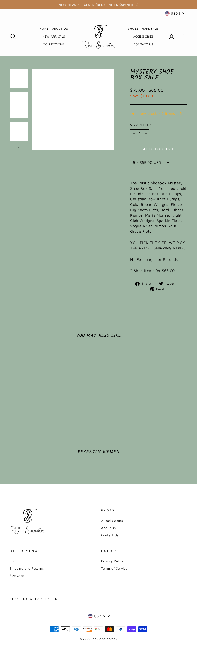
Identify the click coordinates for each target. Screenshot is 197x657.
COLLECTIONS (53, 44)
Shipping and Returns (27, 568)
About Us (108, 528)
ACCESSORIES (143, 36)
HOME (44, 28)
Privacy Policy (112, 561)
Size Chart (17, 576)
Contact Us (109, 535)
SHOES (133, 28)
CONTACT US (143, 44)
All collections (112, 520)
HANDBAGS (150, 28)
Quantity (141, 124)
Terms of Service (114, 568)
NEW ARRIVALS (53, 36)
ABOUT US (60, 28)
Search (15, 561)
